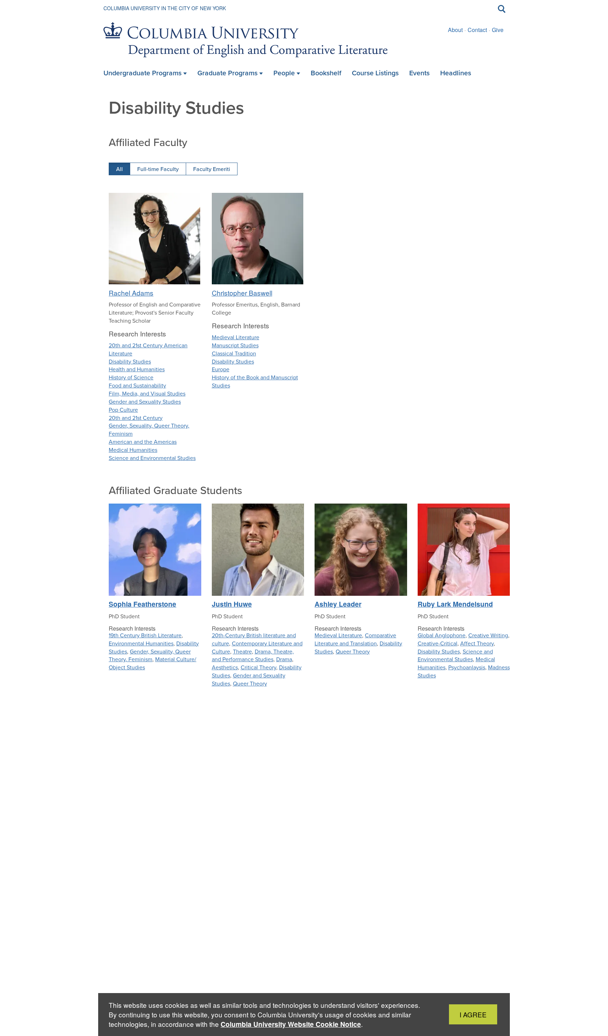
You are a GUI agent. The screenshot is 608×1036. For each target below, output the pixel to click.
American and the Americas (143, 442)
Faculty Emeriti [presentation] (211, 169)
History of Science (131, 377)
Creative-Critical (437, 643)
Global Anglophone (442, 635)
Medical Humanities (133, 450)
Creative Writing (488, 635)
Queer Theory (250, 684)
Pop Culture (123, 410)
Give (498, 30)
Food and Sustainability (137, 385)
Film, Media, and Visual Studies (147, 394)
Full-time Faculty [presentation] (158, 169)
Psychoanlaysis (466, 667)
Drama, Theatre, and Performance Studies (253, 656)
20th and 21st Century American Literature (148, 349)
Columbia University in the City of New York (164, 8)
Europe (220, 369)
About (455, 30)
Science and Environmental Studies (152, 458)
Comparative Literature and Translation (355, 639)
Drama (284, 659)
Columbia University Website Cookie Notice (291, 1024)
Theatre (242, 652)
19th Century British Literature (145, 635)
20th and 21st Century (136, 418)
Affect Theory (477, 643)
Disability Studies (130, 362)
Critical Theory (258, 667)
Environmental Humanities (141, 643)
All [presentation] (119, 169)
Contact (477, 30)
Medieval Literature (235, 337)
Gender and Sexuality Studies (145, 402)
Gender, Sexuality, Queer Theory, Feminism (149, 430)
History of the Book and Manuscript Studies (255, 381)
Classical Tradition (234, 353)
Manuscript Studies (235, 345)
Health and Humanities (137, 369)
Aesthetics (225, 667)
